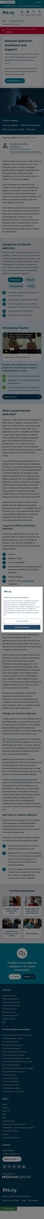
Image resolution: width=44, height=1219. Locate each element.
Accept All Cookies (22, 627)
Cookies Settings (22, 621)
